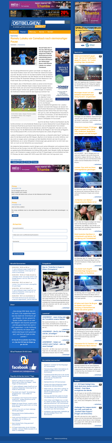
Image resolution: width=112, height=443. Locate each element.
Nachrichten (14, 36)
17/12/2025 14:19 (16, 204)
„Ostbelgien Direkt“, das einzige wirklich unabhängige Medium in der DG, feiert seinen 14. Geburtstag (25, 278)
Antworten (15, 197)
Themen (23, 32)
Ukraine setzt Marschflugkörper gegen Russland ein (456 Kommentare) (55, 385)
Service (41, 32)
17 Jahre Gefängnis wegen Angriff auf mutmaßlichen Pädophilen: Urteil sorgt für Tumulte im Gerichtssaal (24, 270)
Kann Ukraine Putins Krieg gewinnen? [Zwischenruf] (23, 424)
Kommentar (16, 241)
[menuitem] (14, 32)
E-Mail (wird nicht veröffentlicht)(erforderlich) (25, 235)
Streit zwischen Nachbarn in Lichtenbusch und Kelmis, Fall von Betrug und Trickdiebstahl (24, 419)
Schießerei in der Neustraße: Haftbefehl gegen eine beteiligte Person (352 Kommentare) (56, 413)
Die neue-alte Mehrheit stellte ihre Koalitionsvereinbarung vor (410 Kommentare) (56, 396)
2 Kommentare (21, 44)
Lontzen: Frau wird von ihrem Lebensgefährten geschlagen (24, 285)
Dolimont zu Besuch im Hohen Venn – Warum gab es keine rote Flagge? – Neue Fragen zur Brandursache (24, 382)
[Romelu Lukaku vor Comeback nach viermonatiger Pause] (24, 56)
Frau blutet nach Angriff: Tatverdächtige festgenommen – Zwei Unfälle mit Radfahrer (23, 393)
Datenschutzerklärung (60, 438)
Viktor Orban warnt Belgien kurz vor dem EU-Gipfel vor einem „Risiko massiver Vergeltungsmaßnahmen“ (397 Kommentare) (56, 401)
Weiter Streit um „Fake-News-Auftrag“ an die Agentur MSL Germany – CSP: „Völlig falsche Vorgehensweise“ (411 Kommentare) (56, 391)
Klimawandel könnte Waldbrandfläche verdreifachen (23, 414)
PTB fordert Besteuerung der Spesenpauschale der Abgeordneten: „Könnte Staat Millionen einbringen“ (24, 299)
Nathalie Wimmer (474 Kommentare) (54, 382)
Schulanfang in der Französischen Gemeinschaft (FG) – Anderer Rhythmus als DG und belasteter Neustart (24, 399)
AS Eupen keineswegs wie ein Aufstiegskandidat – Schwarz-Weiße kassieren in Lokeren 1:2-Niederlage (24, 429)
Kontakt (50, 32)
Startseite (14, 32)
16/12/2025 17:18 (16, 188)
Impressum (48, 438)
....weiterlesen (65, 308)
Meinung (32, 32)
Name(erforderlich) (18, 228)
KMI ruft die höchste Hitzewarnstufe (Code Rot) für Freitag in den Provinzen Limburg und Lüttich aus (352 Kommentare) (56, 407)
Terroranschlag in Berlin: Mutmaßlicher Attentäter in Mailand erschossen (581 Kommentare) (56, 370)
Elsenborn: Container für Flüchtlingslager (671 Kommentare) (56, 365)
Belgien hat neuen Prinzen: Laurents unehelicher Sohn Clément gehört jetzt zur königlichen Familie (24, 405)
